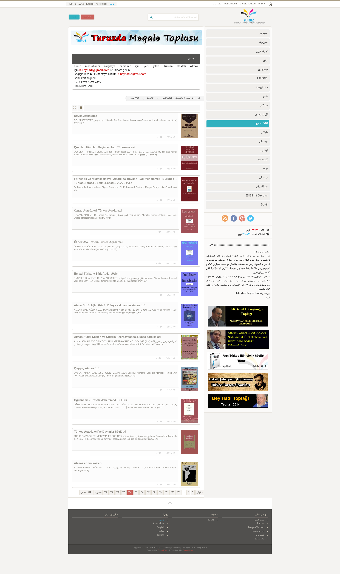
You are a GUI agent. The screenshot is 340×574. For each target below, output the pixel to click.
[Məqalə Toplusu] (136, 44)
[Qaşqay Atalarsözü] (189, 379)
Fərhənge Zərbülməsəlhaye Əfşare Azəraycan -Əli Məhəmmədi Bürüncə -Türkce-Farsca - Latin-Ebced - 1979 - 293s (125, 181)
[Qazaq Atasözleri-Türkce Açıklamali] (189, 221)
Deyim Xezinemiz (85, 116)
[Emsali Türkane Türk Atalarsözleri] (189, 284)
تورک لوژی (262, 51)
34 (105, 492)
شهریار (263, 33)
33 (112, 492)
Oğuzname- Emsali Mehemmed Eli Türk (100, 400)
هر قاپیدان (262, 186)
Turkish (72, 4)
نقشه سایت (259, 539)
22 (178, 492)
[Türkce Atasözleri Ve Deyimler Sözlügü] (189, 442)
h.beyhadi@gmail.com (94, 70)
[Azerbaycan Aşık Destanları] (238, 340)
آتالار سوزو (134, 98)
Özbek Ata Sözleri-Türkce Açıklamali (98, 242)
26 (154, 492)
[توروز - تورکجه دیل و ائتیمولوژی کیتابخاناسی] (245, 16)
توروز (210, 244)
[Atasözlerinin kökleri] (189, 474)
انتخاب (84, 492)
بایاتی (264, 132)
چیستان (263, 141)
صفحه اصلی (259, 520)
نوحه (265, 168)
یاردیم (191, 58)
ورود (74, 17)
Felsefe (262, 78)
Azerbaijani (101, 4)
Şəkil (264, 205)
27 (148, 492)
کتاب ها (150, 98)
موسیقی (263, 177)
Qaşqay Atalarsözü (87, 368)
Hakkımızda (230, 4)
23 (172, 492)
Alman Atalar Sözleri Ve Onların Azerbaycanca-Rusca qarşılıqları (117, 337)
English (90, 4)
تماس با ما (217, 4)
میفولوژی (263, 69)
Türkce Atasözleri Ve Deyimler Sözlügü (100, 432)
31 (124, 492)
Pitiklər (261, 4)
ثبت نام (87, 17)
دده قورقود (262, 87)
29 (136, 492)
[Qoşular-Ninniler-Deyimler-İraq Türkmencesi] (189, 158)
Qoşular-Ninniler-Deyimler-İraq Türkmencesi (104, 147)
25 (160, 492)
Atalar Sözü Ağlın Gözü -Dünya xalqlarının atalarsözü (110, 305)
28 (142, 492)
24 (166, 492)
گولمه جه (263, 159)
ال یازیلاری (261, 114)
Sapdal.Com (163, 551)
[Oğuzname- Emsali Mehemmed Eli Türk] (189, 411)
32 (118, 492)
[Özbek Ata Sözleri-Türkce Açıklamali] (189, 253)
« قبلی (199, 492)
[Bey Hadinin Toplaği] (238, 401)
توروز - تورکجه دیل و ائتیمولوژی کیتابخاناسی (181, 98)
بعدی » (98, 492)
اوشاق (264, 150)
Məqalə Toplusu (248, 4)
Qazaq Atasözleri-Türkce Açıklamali (98, 211)
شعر (265, 96)
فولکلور (264, 105)
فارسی (111, 4)
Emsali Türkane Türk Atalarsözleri (96, 274)
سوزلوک (263, 42)
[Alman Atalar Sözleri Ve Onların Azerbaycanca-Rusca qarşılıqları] (189, 347)
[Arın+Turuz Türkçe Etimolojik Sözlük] (238, 361)
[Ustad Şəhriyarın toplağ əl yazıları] (238, 382)
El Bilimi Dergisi (257, 196)
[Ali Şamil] (238, 317)
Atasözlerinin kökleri (87, 463)
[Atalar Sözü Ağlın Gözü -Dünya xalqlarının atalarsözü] (189, 316)
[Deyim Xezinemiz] (189, 126)
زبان (265, 60)
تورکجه (81, 4)
